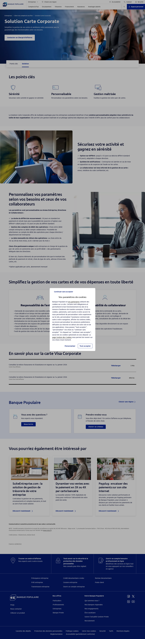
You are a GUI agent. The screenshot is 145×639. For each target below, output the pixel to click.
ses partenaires (74, 302)
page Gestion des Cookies (62, 337)
